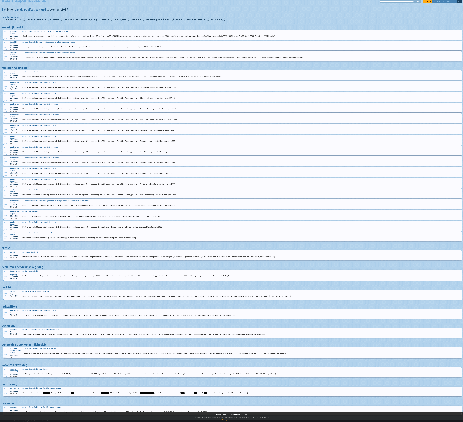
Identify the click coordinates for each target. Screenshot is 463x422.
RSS (433, 1)
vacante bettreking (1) (198, 19)
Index (10, 9)
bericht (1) (107, 19)
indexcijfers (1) (121, 19)
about (438, 1)
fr (461, 1)
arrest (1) (57, 19)
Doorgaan (226, 420)
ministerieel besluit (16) (39, 19)
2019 (64, 9)
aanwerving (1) (218, 19)
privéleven (427, 1)
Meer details (237, 420)
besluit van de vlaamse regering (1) (82, 19)
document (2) (137, 19)
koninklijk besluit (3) (14, 19)
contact (453, 1)
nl (459, 1)
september (54, 9)
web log (446, 1)
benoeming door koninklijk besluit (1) (165, 19)
